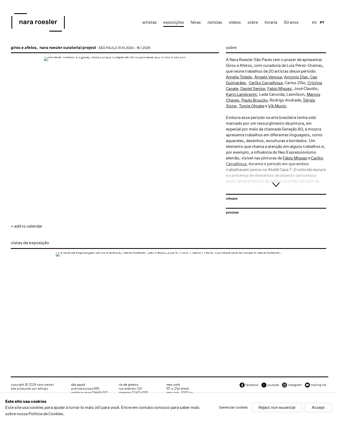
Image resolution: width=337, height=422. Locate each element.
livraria (271, 22)
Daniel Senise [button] (19, 179)
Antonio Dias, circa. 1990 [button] (72, 153)
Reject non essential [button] (277, 407)
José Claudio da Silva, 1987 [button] (98, 179)
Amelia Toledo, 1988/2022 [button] (19, 153)
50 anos (291, 22)
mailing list (318, 385)
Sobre (252, 22)
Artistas (149, 22)
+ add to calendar (26, 226)
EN (314, 22)
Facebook (252, 385)
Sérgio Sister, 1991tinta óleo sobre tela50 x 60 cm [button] (204, 179)
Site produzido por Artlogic (29, 388)
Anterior (20, 136)
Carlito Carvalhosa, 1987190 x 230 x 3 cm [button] (125, 153)
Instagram (295, 385)
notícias (214, 22)
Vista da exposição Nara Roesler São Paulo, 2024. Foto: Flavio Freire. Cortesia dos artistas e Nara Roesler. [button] (22, 348)
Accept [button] (318, 407)
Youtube (273, 385)
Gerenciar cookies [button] (233, 407)
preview (232, 212)
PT (322, 22)
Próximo (210, 136)
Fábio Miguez (295, 157)
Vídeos (235, 22)
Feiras (196, 22)
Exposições (173, 22)
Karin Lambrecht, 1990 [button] (151, 179)
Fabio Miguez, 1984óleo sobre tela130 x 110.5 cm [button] (45, 179)
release (231, 198)
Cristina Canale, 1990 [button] (177, 153)
